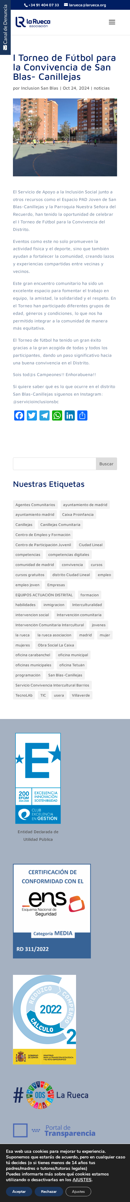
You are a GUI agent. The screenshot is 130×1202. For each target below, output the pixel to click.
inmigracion (54, 604)
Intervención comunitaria (79, 614)
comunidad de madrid (34, 564)
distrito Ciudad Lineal (71, 574)
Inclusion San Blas (39, 88)
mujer (105, 635)
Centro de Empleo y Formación (42, 534)
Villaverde (81, 695)
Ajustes (78, 1191)
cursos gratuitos (29, 574)
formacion (89, 594)
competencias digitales (68, 554)
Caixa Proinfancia (78, 514)
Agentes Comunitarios (35, 504)
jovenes (99, 624)
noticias (102, 88)
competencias (27, 554)
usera (59, 695)
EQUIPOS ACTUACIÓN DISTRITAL (44, 594)
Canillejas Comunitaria (60, 524)
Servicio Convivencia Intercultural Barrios (52, 685)
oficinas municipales (33, 665)
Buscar (106, 463)
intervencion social (32, 614)
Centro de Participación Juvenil (43, 544)
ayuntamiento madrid (34, 514)
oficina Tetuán (72, 665)
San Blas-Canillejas (65, 675)
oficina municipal (73, 654)
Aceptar (19, 1191)
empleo (104, 574)
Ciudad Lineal (91, 544)
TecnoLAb (23, 695)
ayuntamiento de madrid (85, 504)
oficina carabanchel (32, 654)
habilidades (25, 604)
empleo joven (27, 584)
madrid (85, 635)
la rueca (22, 635)
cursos (97, 564)
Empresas (56, 584)
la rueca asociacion (54, 635)
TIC (43, 695)
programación (27, 675)
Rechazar (49, 1191)
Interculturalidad (87, 604)
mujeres (22, 645)
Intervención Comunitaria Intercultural (49, 624)
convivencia (72, 564)
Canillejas (23, 524)
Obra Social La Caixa (56, 645)
